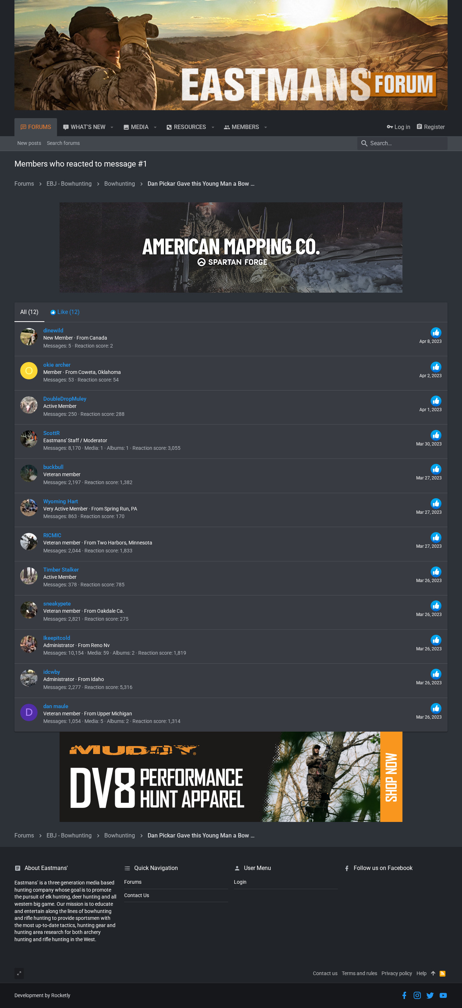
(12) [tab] (29, 312)
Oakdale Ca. (110, 611)
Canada (98, 338)
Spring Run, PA (120, 509)
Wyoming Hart (60, 501)
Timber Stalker (61, 570)
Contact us (325, 973)
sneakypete (57, 603)
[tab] (65, 312)
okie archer (56, 365)
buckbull (53, 467)
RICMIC (52, 535)
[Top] (433, 973)
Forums (132, 882)
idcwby (51, 672)
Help (422, 973)
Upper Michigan (114, 713)
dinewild (53, 330)
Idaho (97, 679)
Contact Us (136, 895)
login (240, 882)
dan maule (55, 706)
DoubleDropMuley (64, 399)
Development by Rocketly (42, 995)
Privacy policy (397, 973)
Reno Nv (100, 645)
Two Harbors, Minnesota (124, 543)
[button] (112, 127)
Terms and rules (359, 973)
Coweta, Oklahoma (99, 372)
